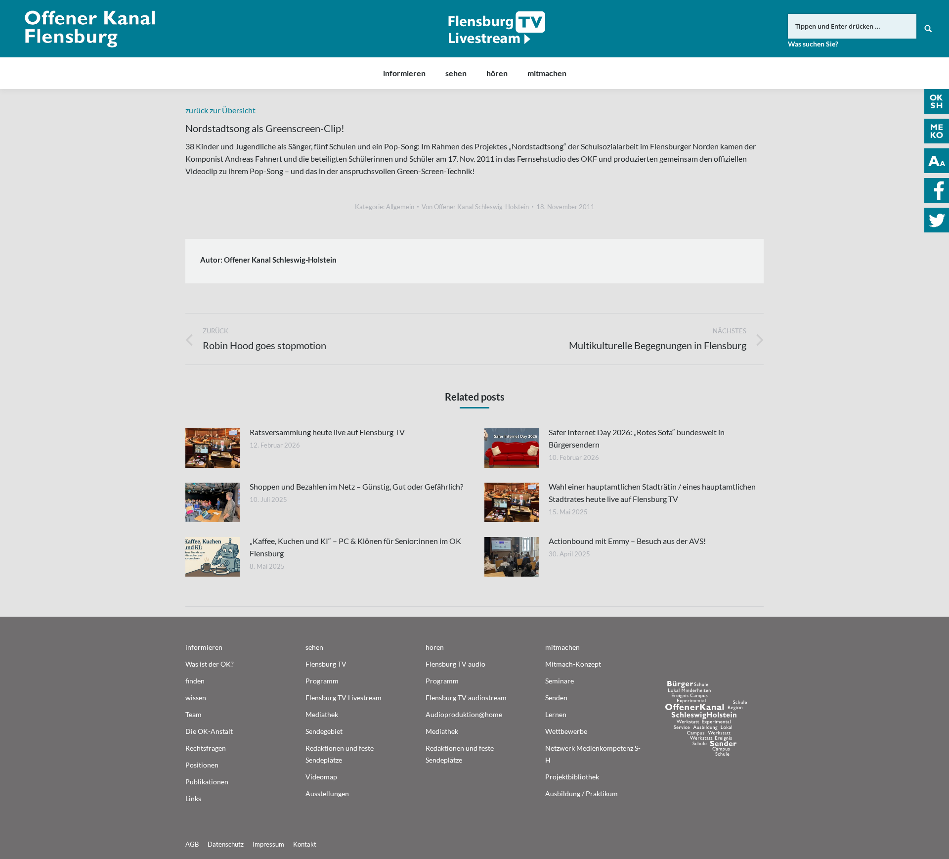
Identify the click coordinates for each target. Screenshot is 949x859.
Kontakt (304, 844)
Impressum (268, 844)
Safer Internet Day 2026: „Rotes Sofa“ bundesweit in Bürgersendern (637, 438)
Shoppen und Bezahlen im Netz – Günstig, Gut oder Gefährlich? (356, 486)
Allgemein (400, 207)
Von (475, 207)
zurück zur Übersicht (220, 110)
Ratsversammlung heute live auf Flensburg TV (327, 432)
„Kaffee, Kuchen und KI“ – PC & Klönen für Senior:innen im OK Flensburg (355, 547)
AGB (192, 844)
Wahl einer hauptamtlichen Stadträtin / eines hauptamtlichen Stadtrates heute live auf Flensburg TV (652, 492)
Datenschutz (226, 844)
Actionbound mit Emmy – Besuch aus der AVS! (627, 540)
